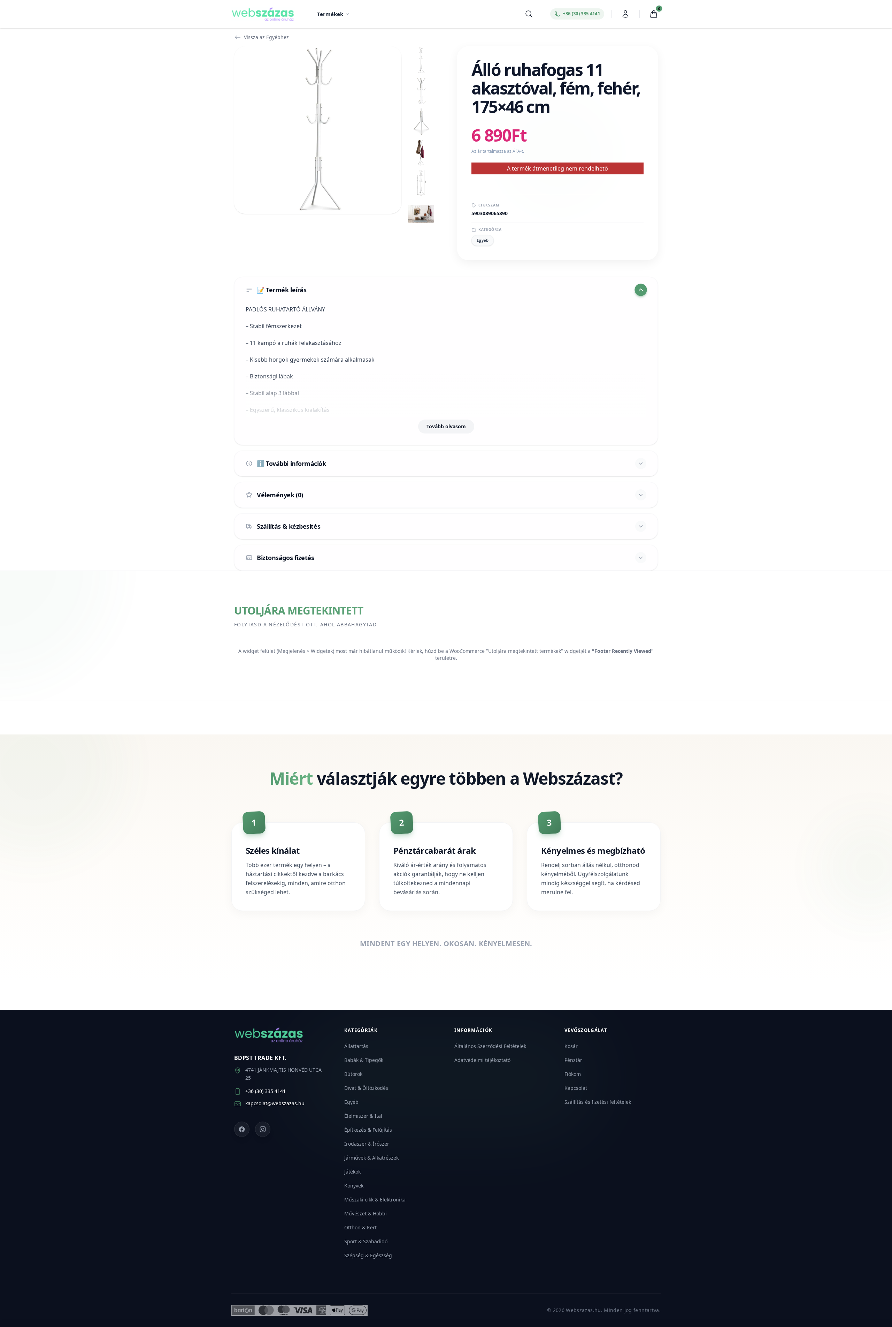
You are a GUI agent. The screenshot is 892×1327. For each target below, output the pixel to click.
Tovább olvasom (446, 426)
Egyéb (483, 240)
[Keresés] (529, 14)
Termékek (330, 13)
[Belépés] (625, 14)
